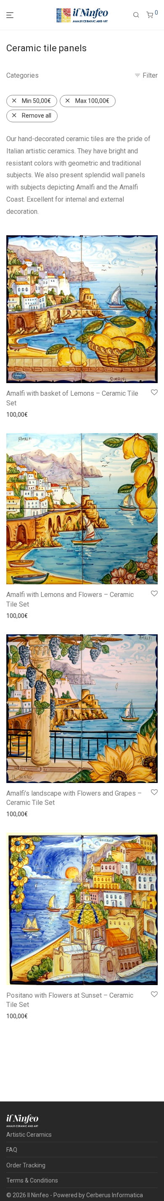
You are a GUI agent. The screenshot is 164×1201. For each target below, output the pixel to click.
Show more (52, 414)
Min (36, 100)
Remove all (36, 115)
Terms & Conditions (32, 1180)
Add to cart (18, 414)
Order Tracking (25, 1165)
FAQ (11, 1149)
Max (92, 100)
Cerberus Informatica (114, 1195)
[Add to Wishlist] (154, 392)
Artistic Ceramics (29, 1134)
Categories (22, 75)
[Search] (136, 15)
